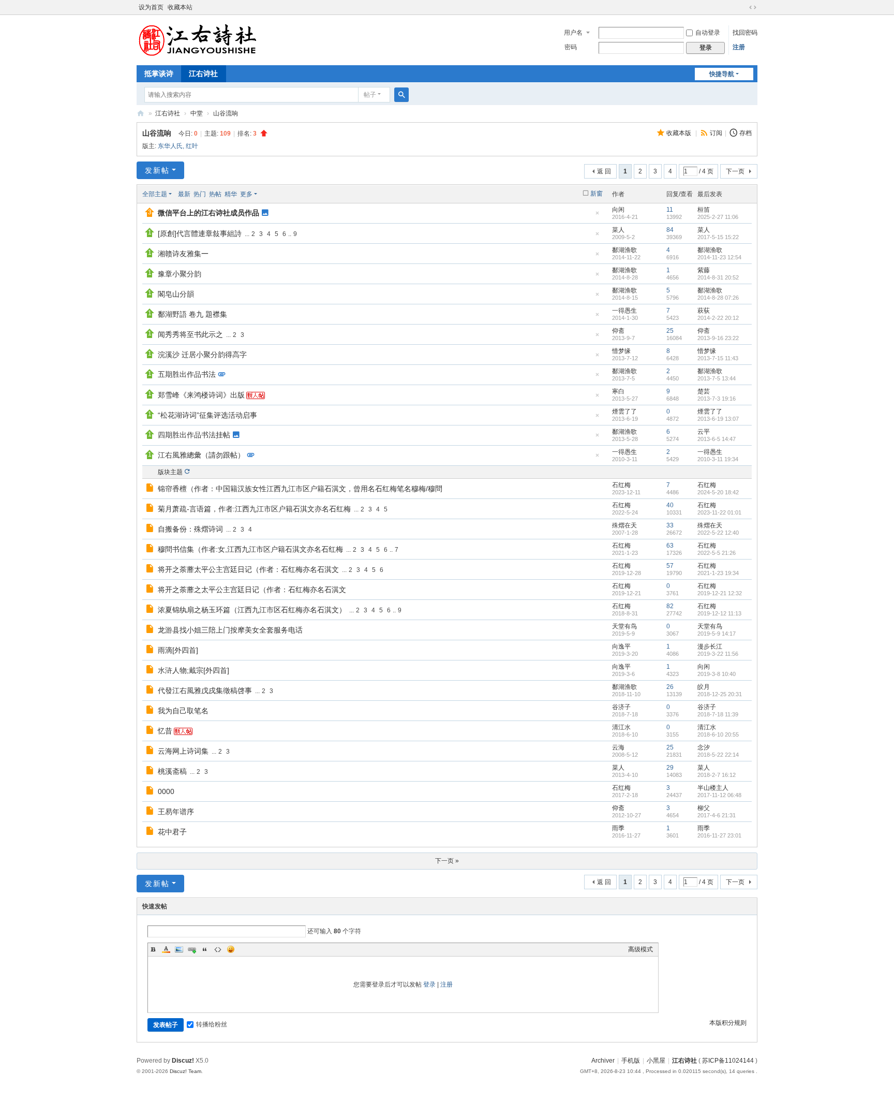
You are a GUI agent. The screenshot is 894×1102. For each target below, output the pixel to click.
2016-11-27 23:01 (719, 835)
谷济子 (621, 707)
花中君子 (172, 832)
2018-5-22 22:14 (718, 755)
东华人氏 (170, 146)
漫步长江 (709, 646)
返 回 (604, 171)
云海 (618, 747)
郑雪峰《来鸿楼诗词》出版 (201, 395)
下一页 (735, 171)
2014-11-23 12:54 (719, 257)
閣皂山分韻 (176, 294)
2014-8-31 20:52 (718, 277)
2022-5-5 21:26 (716, 553)
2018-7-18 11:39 (717, 714)
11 (669, 209)
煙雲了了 (624, 411)
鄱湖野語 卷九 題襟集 (192, 314)
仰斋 (618, 330)
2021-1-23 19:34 (718, 573)
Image (179, 949)
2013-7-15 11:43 (717, 358)
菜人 (618, 229)
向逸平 (621, 646)
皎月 (703, 686)
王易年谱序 (176, 811)
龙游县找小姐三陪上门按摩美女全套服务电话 (230, 630)
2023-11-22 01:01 (719, 512)
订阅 (716, 133)
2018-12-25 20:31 (719, 694)
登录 (429, 984)
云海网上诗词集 (183, 751)
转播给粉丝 (211, 1024)
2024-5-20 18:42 (718, 492)
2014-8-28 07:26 (718, 298)
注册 (739, 47)
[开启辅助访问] (743, 7)
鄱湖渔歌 (624, 250)
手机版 (630, 1060)
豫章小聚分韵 (179, 274)
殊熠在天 (624, 525)
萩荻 (703, 310)
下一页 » (447, 860)
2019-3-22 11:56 (717, 654)
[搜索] (401, 94)
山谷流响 (225, 113)
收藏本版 (679, 133)
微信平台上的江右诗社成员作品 (208, 213)
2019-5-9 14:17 (716, 633)
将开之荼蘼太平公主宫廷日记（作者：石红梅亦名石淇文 (248, 569)
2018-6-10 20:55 (718, 734)
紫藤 (703, 270)
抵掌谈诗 (158, 73)
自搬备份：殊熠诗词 (190, 529)
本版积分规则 (728, 1022)
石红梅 (621, 485)
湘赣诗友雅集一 (183, 253)
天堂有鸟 (624, 626)
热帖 (215, 194)
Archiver (603, 1060)
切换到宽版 (752, 7)
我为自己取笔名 (183, 711)
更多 (246, 194)
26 (670, 686)
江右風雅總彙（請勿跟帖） (201, 455)
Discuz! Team (185, 1071)
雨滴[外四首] (178, 650)
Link (192, 949)
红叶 (192, 146)
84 (670, 229)
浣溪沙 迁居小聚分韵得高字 (202, 354)
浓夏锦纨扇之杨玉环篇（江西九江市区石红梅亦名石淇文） (252, 610)
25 (670, 330)
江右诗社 (203, 73)
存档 (745, 133)
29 (670, 767)
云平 (703, 431)
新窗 (596, 193)
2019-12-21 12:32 (719, 593)
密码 (570, 47)
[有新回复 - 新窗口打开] (151, 489)
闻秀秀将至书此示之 (190, 334)
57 (670, 565)
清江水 (621, 727)
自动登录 (707, 32)
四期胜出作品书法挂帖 (194, 435)
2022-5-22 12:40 (718, 533)
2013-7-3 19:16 (716, 398)
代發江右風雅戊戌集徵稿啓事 (205, 690)
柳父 (703, 808)
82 (670, 606)
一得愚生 (624, 310)
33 (670, 525)
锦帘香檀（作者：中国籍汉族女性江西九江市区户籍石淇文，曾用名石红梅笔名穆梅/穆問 (300, 488)
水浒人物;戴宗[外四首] (193, 670)
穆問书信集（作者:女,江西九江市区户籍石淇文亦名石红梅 (250, 549)
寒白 (618, 391)
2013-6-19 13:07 (718, 419)
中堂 (196, 113)
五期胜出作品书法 (187, 374)
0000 (166, 791)
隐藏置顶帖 (597, 297)
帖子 (370, 94)
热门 (199, 194)
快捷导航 (721, 74)
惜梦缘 (621, 351)
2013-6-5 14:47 (716, 439)
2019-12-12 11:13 (719, 613)
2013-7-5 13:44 (716, 378)
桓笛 (703, 209)
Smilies (231, 949)
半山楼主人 (712, 787)
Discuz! (183, 1060)
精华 (231, 194)
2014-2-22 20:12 (718, 318)
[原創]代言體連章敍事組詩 (200, 233)
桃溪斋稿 (172, 771)
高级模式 (640, 949)
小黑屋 (656, 1060)
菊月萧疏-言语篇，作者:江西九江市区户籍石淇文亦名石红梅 (254, 509)
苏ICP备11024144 (728, 1060)
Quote (205, 949)
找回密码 (745, 32)
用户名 (573, 32)
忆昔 (165, 731)
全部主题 (154, 194)
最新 (184, 194)
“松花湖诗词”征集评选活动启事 (207, 415)
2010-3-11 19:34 (717, 459)
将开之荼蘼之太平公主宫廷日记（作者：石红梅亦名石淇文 (252, 589)
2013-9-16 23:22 (718, 338)
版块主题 (170, 472)
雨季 (618, 828)
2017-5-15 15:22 (718, 237)
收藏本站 (180, 7)
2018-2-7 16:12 (716, 775)
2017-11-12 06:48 (719, 795)
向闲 (618, 209)
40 (670, 505)
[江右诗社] (199, 39)
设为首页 (151, 7)
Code (218, 949)
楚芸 (703, 391)
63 (670, 545)
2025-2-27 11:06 (717, 217)
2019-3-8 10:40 (716, 674)
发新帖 (157, 170)
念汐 (703, 747)
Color (166, 949)
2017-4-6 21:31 (716, 815)
